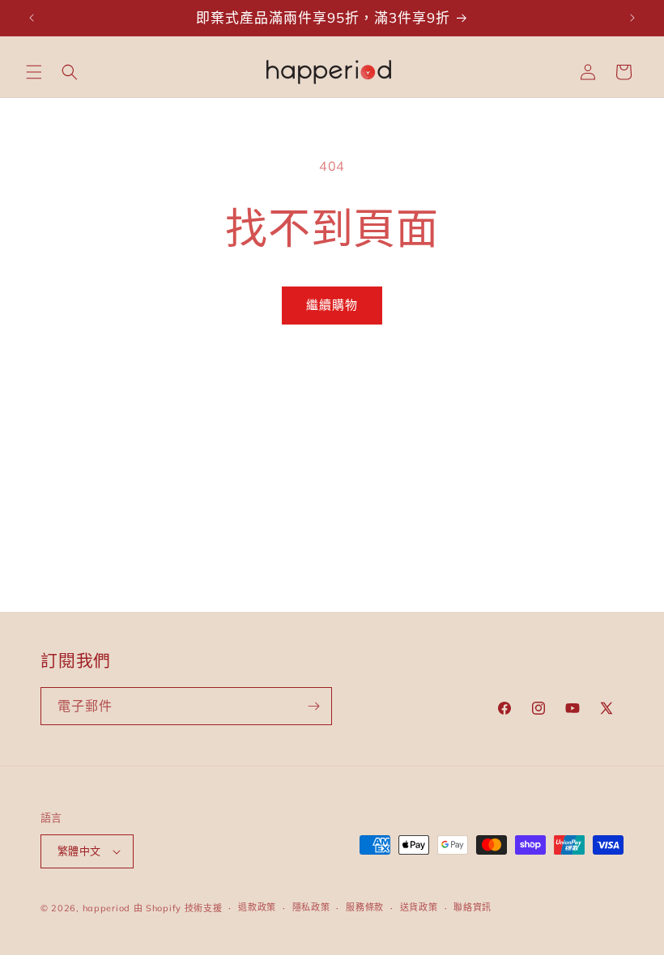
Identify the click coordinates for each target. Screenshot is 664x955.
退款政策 (257, 907)
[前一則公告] (31, 18)
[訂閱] (313, 706)
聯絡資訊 (472, 907)
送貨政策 (419, 907)
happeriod (106, 908)
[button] (34, 72)
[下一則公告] (632, 18)
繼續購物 (332, 304)
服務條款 (365, 907)
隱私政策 (311, 907)
